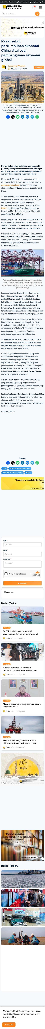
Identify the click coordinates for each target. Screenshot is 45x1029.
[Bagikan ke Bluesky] (27, 117)
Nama (5, 541)
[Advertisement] (22, 142)
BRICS (3, 208)
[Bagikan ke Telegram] (32, 117)
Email (5, 550)
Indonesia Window (16, 66)
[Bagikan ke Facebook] (8, 117)
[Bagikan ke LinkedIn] (22, 117)
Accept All (9, 1024)
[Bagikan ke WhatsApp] (37, 117)
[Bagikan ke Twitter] (13, 117)
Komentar (7, 559)
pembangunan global (10, 185)
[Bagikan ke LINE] (18, 117)
